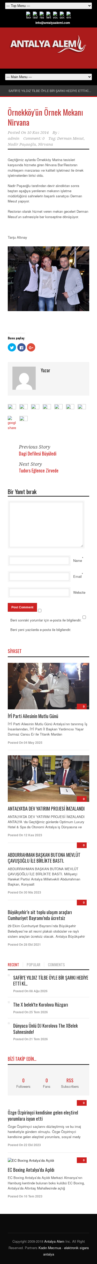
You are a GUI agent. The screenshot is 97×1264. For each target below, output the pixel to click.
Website (79, 592)
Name (77, 560)
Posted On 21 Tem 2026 (30, 1039)
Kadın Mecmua (50, 1247)
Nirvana (45, 144)
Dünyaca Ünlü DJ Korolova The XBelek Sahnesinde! (45, 1028)
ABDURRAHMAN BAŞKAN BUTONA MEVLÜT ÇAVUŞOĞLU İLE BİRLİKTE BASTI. (44, 857)
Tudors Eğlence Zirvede (38, 470)
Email (77, 576)
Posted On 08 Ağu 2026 (30, 991)
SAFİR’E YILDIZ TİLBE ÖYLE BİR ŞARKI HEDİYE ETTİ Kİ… (50, 90)
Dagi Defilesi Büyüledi (37, 453)
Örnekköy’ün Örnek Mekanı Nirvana (45, 117)
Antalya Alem (54, 1241)
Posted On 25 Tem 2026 (30, 1012)
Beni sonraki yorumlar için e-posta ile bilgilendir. (45, 620)
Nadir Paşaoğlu (22, 144)
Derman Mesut (70, 138)
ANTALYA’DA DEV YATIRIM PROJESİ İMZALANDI (46, 808)
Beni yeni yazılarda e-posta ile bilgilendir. (40, 629)
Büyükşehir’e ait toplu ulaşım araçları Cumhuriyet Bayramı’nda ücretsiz (40, 915)
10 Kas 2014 (38, 132)
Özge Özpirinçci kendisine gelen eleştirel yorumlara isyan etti (43, 1115)
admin (13, 138)
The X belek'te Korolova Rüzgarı (40, 1004)
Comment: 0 (33, 138)
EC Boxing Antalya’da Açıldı (31, 1169)
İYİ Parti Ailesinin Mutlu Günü (33, 716)
